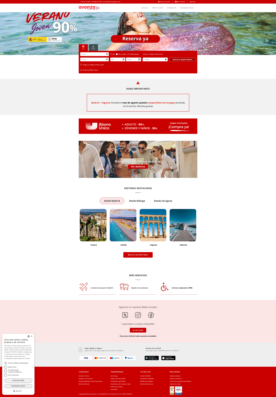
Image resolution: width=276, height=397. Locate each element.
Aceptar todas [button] (18, 380)
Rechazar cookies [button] (18, 386)
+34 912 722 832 (85, 2)
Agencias (193, 2)
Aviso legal (114, 376)
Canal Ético (114, 389)
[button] (18, 391)
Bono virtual (181, 2)
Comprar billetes (145, 376)
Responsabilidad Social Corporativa (90, 381)
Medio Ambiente (84, 384)
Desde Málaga (137, 200)
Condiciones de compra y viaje (120, 384)
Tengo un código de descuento (153, 54)
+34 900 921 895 (97, 2)
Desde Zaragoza (163, 200)
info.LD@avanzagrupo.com (111, 2)
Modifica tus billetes (146, 381)
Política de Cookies (117, 387)
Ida (113, 54)
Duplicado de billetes (147, 378)
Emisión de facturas (146, 384)
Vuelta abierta (134, 54)
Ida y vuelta (122, 54)
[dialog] (18, 364)
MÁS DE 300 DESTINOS (138, 255)
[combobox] (94, 54)
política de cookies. (24, 358)
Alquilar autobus (175, 376)
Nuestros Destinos (176, 378)
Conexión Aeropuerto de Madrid (180, 381)
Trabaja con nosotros (86, 378)
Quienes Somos (84, 376)
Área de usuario (164, 2)
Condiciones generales (118, 381)
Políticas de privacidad (118, 378)
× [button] (31, 336)
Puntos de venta (175, 384)
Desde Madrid (112, 200)
